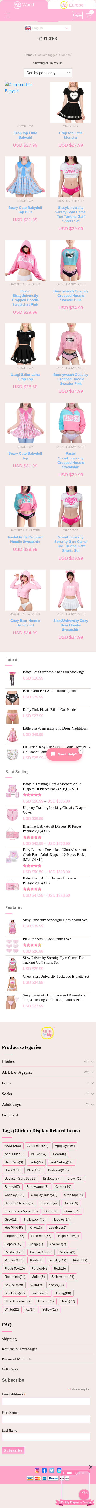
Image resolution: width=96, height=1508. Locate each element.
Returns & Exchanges (20, 1349)
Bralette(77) (52, 1178)
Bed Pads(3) (14, 1162)
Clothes (8, 1061)
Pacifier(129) (14, 1252)
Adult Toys (11, 1104)
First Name (9, 1412)
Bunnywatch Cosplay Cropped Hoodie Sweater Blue (70, 295)
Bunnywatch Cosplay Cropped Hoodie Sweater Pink (70, 379)
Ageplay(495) (65, 1146)
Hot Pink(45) (14, 1227)
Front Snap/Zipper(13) (21, 1211)
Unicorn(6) (46, 1301)
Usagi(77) (68, 1301)
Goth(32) (51, 1211)
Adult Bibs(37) (37, 1146)
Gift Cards (10, 1369)
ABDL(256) (13, 1146)
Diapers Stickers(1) (19, 1203)
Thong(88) (63, 1293)
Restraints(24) (15, 1277)
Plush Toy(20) (15, 1268)
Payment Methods (16, 1359)
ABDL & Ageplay (17, 1072)
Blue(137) (34, 1170)
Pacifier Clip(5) (41, 1252)
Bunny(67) (12, 1186)
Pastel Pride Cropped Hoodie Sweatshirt (25, 539)
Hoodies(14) (61, 1219)
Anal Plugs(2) (14, 1154)
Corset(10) (63, 1186)
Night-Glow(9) (68, 1236)
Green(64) (72, 1211)
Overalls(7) (58, 1244)
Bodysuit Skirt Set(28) (21, 1178)
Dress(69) (71, 1203)
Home (28, 55)
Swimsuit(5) (40, 1293)
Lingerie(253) (14, 1236)
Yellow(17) (50, 1309)
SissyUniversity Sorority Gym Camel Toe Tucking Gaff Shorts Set (70, 544)
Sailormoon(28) (62, 1277)
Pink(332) (80, 1260)
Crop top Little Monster (70, 135)
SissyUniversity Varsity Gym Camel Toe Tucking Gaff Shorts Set (70, 214)
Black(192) (13, 1170)
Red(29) (60, 1268)
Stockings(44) (15, 1293)
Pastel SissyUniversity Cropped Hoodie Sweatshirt (70, 460)
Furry (6, 1083)
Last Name (9, 1430)
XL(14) (31, 1309)
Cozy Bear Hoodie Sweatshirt (25, 623)
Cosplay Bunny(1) (44, 1195)
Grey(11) (11, 1219)
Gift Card (10, 1115)
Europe (76, 5)
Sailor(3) (38, 1277)
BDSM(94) (38, 1154)
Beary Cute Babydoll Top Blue (25, 210)
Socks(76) (56, 1285)
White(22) (12, 1309)
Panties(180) (14, 1260)
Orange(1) (35, 1244)
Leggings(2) (57, 1227)
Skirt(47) (36, 1285)
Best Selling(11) (61, 1162)
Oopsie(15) (13, 1244)
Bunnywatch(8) (38, 1186)
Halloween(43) (35, 1219)
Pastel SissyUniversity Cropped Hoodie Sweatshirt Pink (25, 298)
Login (77, 15)
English (37, 28)
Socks (7, 1093)
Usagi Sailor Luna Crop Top (25, 377)
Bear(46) (59, 1154)
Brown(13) (75, 1178)
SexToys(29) (14, 1285)
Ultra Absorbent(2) (18, 1301)
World (28, 4)
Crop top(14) (73, 1195)
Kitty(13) (36, 1227)
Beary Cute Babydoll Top (25, 456)
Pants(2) (36, 1260)
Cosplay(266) (14, 1195)
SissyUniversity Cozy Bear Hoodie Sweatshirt (70, 625)
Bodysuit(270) (58, 1170)
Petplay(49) (57, 1260)
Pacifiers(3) (66, 1252)
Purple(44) (39, 1268)
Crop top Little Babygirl (25, 135)
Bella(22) (36, 1162)
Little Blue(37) (41, 1236)
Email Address (14, 1394)
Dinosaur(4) (48, 1203)
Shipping (9, 1339)
